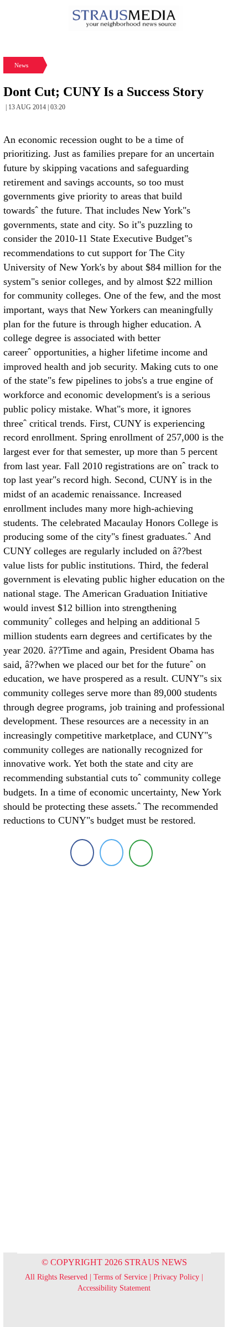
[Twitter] (111, 852)
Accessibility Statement (114, 1288)
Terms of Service (120, 1277)
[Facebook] (82, 852)
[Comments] (141, 852)
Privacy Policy (176, 1277)
